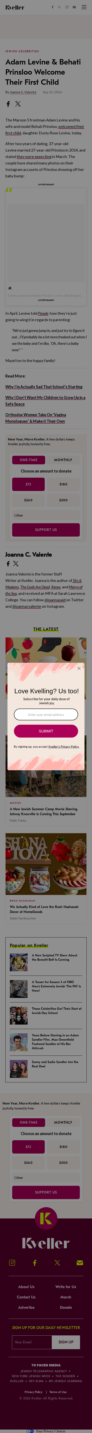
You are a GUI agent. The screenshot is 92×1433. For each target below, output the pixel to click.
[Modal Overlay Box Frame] (46, 716)
